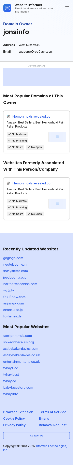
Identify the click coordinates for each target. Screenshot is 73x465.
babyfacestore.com (18, 387)
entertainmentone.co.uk (21, 362)
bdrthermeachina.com (20, 284)
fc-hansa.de (12, 316)
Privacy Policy (14, 425)
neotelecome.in (15, 264)
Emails (44, 418)
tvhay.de (9, 381)
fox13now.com (14, 297)
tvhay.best (11, 374)
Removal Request (53, 425)
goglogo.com (13, 258)
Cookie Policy (14, 418)
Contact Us (36, 435)
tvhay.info (10, 394)
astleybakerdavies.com (20, 349)
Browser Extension (18, 412)
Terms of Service (52, 412)
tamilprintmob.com (17, 336)
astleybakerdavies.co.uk (21, 355)
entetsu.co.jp (13, 310)
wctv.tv (8, 290)
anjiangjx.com (13, 303)
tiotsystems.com (15, 271)
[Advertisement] (36, 77)
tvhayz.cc (10, 368)
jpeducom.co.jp (14, 277)
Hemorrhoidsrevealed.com (32, 116)
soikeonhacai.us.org (18, 342)
